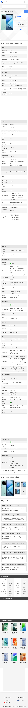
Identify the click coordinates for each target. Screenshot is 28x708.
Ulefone (10, 591)
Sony (4, 589)
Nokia (10, 583)
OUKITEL (17, 591)
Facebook (21, 700)
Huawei (17, 579)
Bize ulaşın (7, 700)
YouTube (8, 702)
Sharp (24, 593)
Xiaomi (24, 579)
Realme (10, 585)
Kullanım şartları (20, 697)
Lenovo (3, 583)
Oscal (10, 593)
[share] (26, 11)
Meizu (17, 585)
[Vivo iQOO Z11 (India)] (14, 627)
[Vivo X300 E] (23, 657)
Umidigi (17, 595)
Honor (17, 587)
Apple (10, 579)
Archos (24, 591)
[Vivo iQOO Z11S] (4, 642)
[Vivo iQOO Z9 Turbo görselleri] (7, 22)
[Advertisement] (14, 7)
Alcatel (3, 595)
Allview (17, 593)
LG (10, 581)
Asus (4, 585)
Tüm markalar (8, 598)
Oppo (4, 581)
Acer (17, 589)
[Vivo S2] (4, 657)
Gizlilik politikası (7, 697)
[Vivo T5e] (14, 657)
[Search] (23, 2)
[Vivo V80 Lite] (4, 627)
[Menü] (26, 2)
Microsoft (24, 589)
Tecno (24, 583)
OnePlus (24, 581)
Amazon (24, 595)
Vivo (24, 587)
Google (17, 583)
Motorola (17, 581)
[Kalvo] (3, 2)
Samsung (4, 579)
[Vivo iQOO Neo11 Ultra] (14, 642)
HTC (24, 585)
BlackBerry (3, 591)
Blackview (4, 593)
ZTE (4, 587)
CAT (10, 589)
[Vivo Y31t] (23, 627)
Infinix (10, 587)
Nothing (10, 595)
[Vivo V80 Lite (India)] (23, 642)
